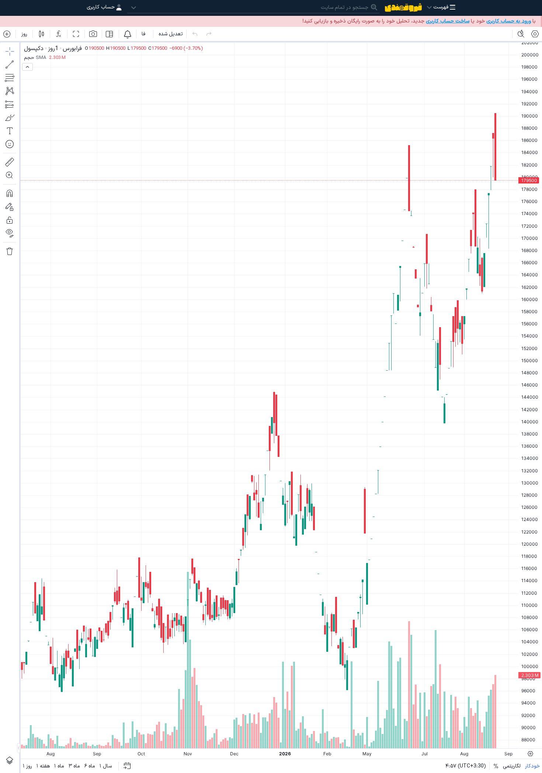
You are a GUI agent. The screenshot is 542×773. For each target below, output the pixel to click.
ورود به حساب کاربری (508, 21)
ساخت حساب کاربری (447, 21)
